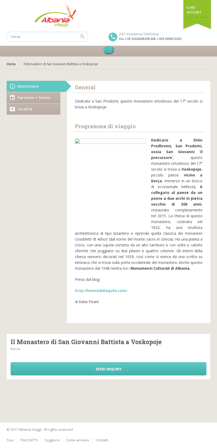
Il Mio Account (194, 10)
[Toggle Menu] (108, 50)
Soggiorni (52, 440)
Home (11, 64)
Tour (10, 440)
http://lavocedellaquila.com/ (101, 290)
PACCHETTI (29, 440)
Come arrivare (77, 440)
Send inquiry (108, 368)
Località (24, 109)
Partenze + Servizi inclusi (34, 99)
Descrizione (28, 86)
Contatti (102, 440)
